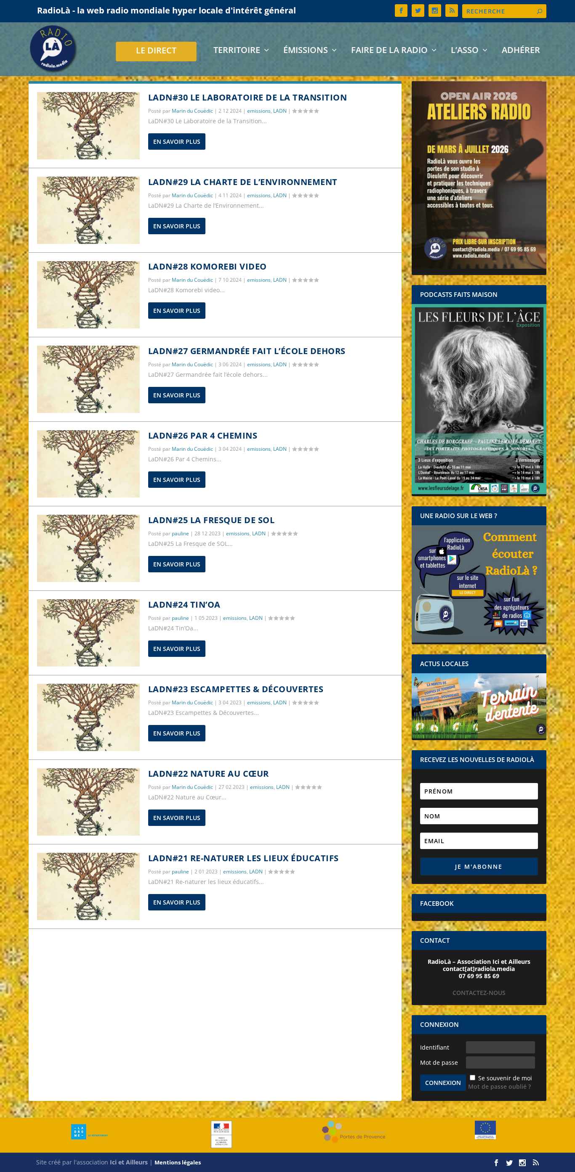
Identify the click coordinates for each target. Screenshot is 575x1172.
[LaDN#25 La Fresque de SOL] (88, 548)
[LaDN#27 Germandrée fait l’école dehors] (88, 379)
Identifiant (434, 1047)
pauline (180, 533)
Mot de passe (439, 1062)
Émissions (305, 51)
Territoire (236, 51)
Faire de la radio (389, 51)
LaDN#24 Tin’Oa (184, 604)
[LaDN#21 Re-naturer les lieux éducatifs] (88, 886)
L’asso (465, 51)
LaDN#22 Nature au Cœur (208, 773)
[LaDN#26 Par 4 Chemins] (88, 463)
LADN (280, 110)
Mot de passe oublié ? (499, 1086)
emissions (259, 110)
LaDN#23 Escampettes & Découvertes (236, 689)
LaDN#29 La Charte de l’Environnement (243, 182)
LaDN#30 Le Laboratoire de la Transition (247, 97)
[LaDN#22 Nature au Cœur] (88, 802)
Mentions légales (177, 1162)
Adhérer (521, 51)
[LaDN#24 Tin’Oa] (88, 633)
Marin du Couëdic (192, 110)
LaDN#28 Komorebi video (207, 266)
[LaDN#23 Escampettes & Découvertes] (88, 717)
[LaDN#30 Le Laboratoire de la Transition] (88, 125)
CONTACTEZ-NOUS (479, 993)
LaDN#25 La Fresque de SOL (211, 520)
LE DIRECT (156, 51)
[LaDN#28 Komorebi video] (88, 294)
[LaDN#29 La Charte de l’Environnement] (88, 210)
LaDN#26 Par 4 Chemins (203, 435)
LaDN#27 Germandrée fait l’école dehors (247, 351)
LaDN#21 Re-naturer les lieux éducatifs (243, 858)
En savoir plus (176, 142)
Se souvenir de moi (505, 1078)
